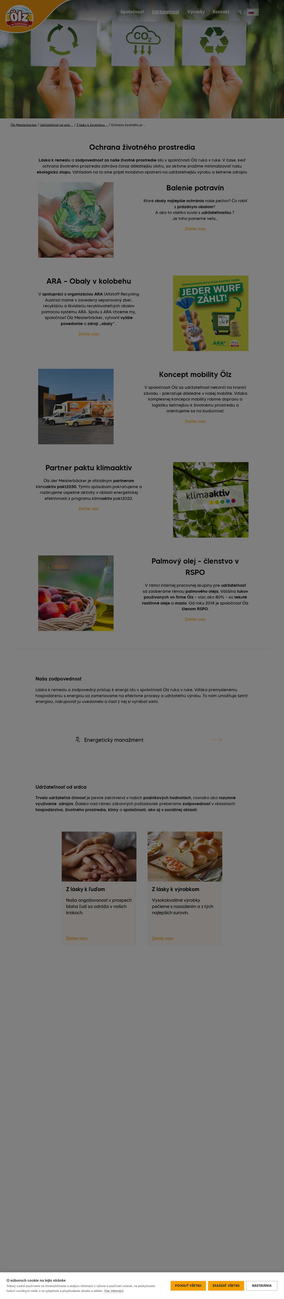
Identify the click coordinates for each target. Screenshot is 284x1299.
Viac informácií (114, 1291)
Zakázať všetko (226, 1285)
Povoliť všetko (188, 1285)
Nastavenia (262, 1285)
